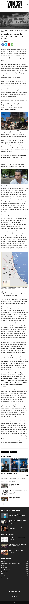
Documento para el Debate (9, 473)
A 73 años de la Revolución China (16, 550)
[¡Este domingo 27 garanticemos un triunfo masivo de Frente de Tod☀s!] (4, 515)
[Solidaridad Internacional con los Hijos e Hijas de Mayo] (4, 492)
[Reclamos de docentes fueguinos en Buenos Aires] (4, 528)
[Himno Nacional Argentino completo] (4, 539)
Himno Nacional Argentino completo (17, 537)
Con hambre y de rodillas (14, 497)
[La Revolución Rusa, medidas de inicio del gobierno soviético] (4, 546)
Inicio (2, 30)
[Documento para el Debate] (14, 465)
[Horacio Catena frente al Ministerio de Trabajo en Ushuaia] (4, 522)
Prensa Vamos (4, 475)
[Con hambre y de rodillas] (4, 499)
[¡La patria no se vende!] (4, 486)
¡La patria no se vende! (14, 484)
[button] (27, 4)
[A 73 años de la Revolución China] (4, 552)
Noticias (6, 30)
